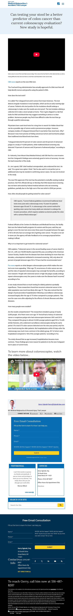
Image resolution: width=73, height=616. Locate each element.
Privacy (41, 457)
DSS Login (18, 613)
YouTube (59, 414)
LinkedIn (49, 414)
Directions (41, 486)
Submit (36, 453)
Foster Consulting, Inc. (39, 609)
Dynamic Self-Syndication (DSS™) (40, 611)
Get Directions (23, 571)
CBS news (11, 82)
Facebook (34, 414)
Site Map (12, 613)
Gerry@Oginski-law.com (56, 404)
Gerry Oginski (43, 404)
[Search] (60, 505)
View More (28, 492)
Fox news (11, 265)
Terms (45, 457)
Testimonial (17, 466)
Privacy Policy (56, 607)
